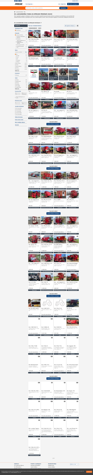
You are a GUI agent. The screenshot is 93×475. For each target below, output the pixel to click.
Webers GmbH (60, 252)
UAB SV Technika (34, 47)
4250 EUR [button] (56, 352)
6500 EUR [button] (56, 142)
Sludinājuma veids (19, 28)
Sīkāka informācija (18, 117)
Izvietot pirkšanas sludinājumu (53, 124)
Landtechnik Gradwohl (47, 398)
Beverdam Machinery (34, 372)
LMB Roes (34, 417)
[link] (34, 34)
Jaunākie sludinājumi (19, 106)
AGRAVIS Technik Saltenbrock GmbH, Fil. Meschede (37, 207)
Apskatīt (34, 76)
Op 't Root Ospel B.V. (47, 417)
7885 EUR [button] (69, 161)
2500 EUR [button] (69, 370)
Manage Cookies (5, 472)
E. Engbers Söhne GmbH (73, 233)
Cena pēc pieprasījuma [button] (46, 45)
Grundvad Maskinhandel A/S (34, 99)
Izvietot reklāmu (34, 467)
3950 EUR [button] (69, 250)
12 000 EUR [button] (43, 269)
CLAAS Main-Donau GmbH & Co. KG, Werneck (36, 144)
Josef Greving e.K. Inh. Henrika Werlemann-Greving (37, 163)
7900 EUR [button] (43, 161)
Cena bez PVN (18, 91)
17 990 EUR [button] (69, 142)
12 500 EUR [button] (43, 352)
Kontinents (17, 73)
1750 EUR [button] (43, 116)
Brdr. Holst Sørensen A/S (47, 316)
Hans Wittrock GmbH (72, 207)
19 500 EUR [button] (31, 453)
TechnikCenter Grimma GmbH (47, 144)
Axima (47, 47)
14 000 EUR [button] (56, 415)
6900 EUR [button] (56, 288)
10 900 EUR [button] (31, 116)
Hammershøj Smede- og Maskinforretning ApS (74, 99)
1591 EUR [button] (31, 64)
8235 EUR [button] (56, 116)
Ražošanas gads (18, 100)
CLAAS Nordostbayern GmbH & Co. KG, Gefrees (74, 118)
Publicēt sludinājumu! (73, 4)
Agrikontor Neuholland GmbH (47, 252)
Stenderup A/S (60, 99)
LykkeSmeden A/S (73, 47)
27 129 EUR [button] (69, 314)
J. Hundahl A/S (47, 99)
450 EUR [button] (30, 231)
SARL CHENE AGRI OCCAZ (47, 372)
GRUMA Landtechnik (60, 118)
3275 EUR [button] (43, 97)
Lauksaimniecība (19, 11)
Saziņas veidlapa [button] (51, 467)
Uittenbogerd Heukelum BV (72, 398)
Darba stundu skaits (19, 119)
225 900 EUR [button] (69, 116)
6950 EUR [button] (69, 397)
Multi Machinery (72, 335)
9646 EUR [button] (31, 397)
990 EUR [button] (30, 205)
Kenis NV (59, 417)
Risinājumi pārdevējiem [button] (35, 465)
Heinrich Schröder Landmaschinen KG (73, 163)
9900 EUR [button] (31, 142)
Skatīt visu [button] (17, 70)
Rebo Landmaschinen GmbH (47, 271)
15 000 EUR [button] (43, 288)
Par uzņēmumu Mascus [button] (19, 465)
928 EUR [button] (30, 314)
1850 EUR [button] (31, 370)
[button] (21, 25)
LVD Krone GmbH (47, 118)
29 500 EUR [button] (43, 434)
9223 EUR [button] (56, 45)
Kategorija (17, 33)
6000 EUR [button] (43, 231)
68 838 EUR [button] (69, 64)
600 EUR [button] (43, 142)
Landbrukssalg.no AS (47, 335)
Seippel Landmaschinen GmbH (34, 271)
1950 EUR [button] (69, 352)
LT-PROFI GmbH (34, 398)
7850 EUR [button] (69, 231)
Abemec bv (60, 353)
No (15, 102)
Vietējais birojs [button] (51, 465)
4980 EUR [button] (56, 161)
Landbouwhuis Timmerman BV (47, 353)
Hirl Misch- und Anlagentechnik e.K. (47, 290)
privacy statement (14, 472)
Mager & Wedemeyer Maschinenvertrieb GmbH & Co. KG (76, 252)
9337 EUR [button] (56, 333)
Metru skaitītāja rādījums (20, 122)
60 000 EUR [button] (31, 45)
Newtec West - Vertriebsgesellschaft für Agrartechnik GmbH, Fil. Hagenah (65, 233)
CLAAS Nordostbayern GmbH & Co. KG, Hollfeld (74, 144)
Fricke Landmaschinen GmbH (47, 163)
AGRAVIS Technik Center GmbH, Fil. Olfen (73, 188)
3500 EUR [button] (43, 205)
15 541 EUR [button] (43, 333)
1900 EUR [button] (56, 314)
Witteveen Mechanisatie (60, 398)
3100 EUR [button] (31, 288)
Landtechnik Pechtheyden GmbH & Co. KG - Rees (62, 163)
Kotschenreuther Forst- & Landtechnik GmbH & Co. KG (37, 188)
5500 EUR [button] (31, 434)
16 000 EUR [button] (69, 288)
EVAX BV (34, 353)
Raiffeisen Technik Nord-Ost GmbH (59, 144)
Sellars (34, 335)
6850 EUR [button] (43, 370)
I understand (89, 471)
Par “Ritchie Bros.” (18, 467)
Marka (16, 50)
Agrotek (60, 47)
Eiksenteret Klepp (72, 316)
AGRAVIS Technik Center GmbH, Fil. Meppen (36, 118)
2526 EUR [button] (69, 45)
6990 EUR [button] (43, 397)
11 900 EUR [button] (69, 333)
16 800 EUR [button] (43, 250)
